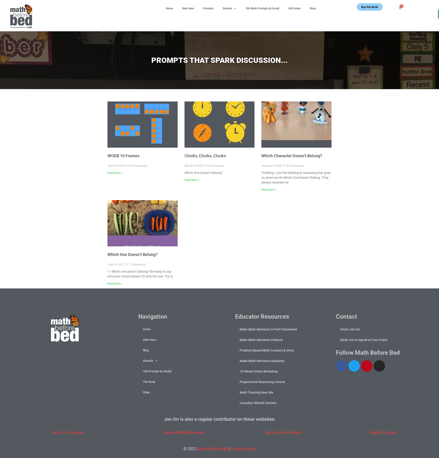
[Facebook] (341, 366)
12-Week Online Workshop (259, 371)
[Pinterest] (366, 366)
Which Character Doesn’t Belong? (291, 155)
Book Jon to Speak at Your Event (364, 340)
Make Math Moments (184, 432)
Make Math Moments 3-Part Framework (268, 329)
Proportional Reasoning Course (262, 382)
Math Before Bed (213, 448)
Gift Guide (294, 8)
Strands (227, 8)
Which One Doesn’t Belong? (132, 254)
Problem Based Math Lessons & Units (267, 350)
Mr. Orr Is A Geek (68, 432)
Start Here (188, 8)
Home (169, 8)
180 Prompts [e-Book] (157, 371)
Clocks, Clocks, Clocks (205, 155)
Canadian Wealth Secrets (258, 403)
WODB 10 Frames (123, 155)
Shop (313, 8)
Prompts (208, 8)
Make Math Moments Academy (262, 361)
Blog (146, 350)
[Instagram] (379, 366)
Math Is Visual (383, 432)
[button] (424, 7)
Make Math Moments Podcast (261, 340)
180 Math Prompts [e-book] (262, 8)
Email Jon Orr (350, 329)
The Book (149, 381)
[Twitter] (354, 366)
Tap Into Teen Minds (283, 432)
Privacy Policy (243, 448)
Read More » (115, 173)
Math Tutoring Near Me (256, 392)
